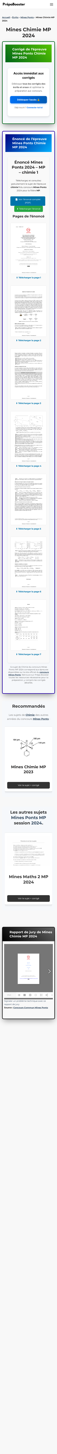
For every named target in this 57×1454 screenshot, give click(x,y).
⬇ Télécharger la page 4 (28, 466)
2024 (23, 57)
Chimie (40, 53)
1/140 (9, 995)
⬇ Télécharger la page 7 (28, 654)
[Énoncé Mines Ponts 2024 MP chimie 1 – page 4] (28, 462)
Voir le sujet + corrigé (28, 785)
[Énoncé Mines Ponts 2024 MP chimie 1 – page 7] (28, 651)
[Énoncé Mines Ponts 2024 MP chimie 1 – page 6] (28, 588)
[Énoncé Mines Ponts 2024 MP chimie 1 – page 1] (28, 274)
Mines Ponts (27, 17)
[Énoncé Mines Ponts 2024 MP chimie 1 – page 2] (28, 337)
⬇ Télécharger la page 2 (28, 340)
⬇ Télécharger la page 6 (28, 591)
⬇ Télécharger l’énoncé (28, 208)
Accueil (6, 17)
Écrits (15, 17)
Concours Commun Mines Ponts (30, 1007)
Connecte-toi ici (35, 107)
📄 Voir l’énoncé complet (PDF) (28, 201)
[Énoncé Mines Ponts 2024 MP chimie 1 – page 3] (28, 400)
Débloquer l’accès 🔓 (28, 99)
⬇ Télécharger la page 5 (28, 528)
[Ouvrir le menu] (51, 4)
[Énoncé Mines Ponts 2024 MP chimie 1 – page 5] (28, 525)
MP (15, 57)
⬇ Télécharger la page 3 (28, 403)
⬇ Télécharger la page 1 (28, 277)
